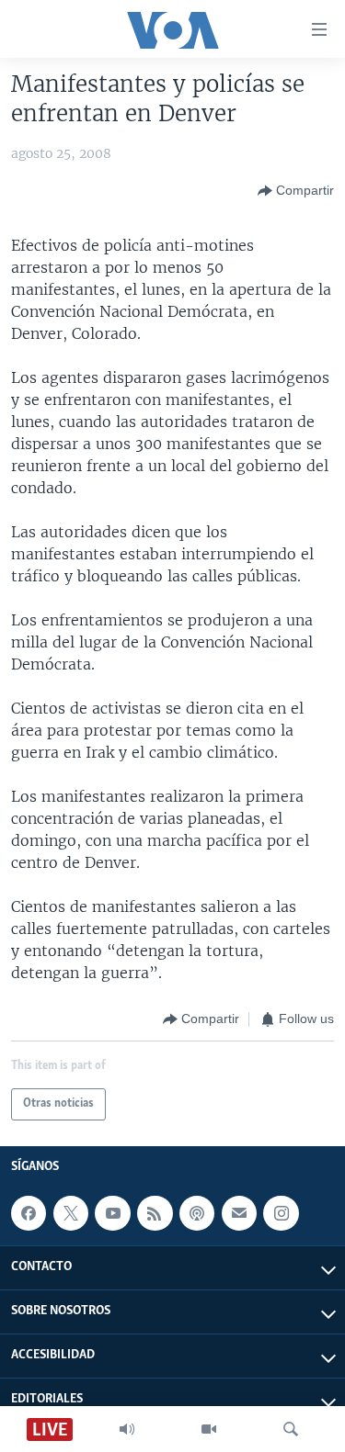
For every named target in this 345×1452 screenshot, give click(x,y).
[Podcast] (196, 1213)
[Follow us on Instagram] (280, 1213)
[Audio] (127, 1429)
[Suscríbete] (239, 1213)
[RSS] (154, 1213)
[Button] (296, 191)
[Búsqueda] (290, 1429)
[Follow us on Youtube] (112, 1213)
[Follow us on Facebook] (28, 1213)
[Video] (208, 1429)
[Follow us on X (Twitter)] (70, 1213)
